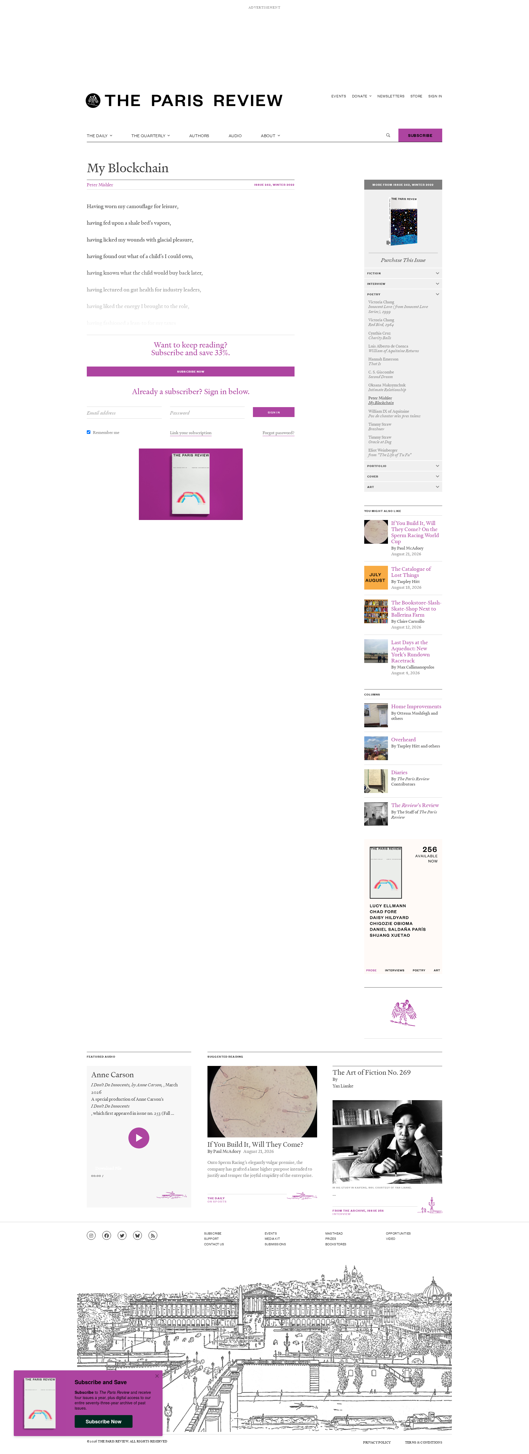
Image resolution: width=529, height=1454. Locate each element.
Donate (360, 96)
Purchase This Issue (403, 260)
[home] (184, 102)
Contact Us (214, 1243)
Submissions (275, 1243)
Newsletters (391, 96)
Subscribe (420, 135)
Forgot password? (279, 432)
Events (338, 96)
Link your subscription (191, 432)
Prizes (330, 1238)
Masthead (334, 1233)
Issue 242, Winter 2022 (274, 184)
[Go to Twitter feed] (122, 1236)
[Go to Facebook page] (106, 1236)
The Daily (98, 135)
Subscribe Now (104, 1421)
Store (417, 96)
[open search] (388, 135)
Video (390, 1238)
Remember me (106, 432)
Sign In (435, 96)
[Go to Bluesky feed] (137, 1236)
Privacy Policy (377, 1442)
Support (211, 1238)
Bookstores (336, 1243)
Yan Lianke (343, 1085)
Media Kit (272, 1238)
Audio (235, 135)
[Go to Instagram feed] (91, 1236)
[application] (139, 1165)
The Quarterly (148, 135)
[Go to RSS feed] (153, 1236)
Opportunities (398, 1233)
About (269, 135)
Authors (199, 135)
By (335, 1079)
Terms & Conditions (423, 1442)
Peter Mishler (100, 184)
